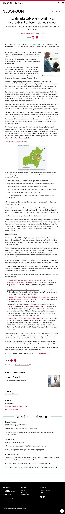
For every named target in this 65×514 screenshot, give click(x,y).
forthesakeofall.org (41, 353)
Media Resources (45, 490)
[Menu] (63, 3)
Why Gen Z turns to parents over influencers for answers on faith (27, 463)
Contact (42, 492)
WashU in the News (12, 454)
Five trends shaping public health (16, 425)
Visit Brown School (10, 409)
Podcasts (23, 492)
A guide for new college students (16, 442)
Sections (55, 11)
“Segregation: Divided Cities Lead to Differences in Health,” (27, 304)
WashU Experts (10, 439)
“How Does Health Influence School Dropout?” (23, 290)
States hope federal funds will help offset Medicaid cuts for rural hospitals (30, 467)
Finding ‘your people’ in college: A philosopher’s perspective (25, 450)
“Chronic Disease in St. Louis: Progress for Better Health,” (26, 318)
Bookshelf (24, 490)
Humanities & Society (11, 394)
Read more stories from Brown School (16, 406)
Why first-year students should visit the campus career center (25, 446)
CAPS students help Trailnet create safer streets (21, 428)
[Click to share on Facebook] (33, 37)
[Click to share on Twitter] (37, 37)
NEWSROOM (13, 11)
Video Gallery (25, 494)
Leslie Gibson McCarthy (29, 33)
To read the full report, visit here (16, 141)
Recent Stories (10, 422)
